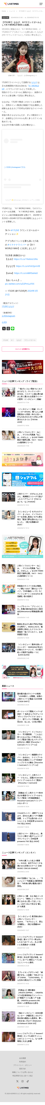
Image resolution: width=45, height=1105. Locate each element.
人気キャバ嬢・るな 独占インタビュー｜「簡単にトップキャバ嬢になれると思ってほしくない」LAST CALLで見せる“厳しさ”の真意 (30, 901)
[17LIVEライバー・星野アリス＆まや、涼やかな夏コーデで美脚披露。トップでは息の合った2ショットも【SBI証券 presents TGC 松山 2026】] (8, 816)
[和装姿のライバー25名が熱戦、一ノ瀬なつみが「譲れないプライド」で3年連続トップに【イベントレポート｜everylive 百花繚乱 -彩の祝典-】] (8, 589)
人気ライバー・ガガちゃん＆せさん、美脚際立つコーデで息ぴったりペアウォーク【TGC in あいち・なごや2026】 (29, 498)
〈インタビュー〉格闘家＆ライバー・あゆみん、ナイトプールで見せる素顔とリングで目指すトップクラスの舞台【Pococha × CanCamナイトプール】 (30, 759)
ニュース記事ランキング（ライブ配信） (20, 381)
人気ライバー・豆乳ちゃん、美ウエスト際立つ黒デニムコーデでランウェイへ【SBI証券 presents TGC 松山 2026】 (29, 837)
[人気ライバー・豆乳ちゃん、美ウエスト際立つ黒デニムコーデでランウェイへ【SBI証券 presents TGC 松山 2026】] (8, 836)
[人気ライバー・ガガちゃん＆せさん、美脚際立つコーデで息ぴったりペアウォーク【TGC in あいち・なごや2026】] (8, 496)
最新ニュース (8, 685)
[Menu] (41, 4)
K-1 (12, 340)
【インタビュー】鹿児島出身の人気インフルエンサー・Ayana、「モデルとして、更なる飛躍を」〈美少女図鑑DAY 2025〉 (30, 921)
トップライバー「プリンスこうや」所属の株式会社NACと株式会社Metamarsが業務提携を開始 (30, 610)
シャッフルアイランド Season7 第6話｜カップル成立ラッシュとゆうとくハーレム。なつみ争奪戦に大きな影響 (30, 1037)
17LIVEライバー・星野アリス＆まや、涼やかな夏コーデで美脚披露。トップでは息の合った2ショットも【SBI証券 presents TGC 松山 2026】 (30, 818)
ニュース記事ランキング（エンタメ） (19, 852)
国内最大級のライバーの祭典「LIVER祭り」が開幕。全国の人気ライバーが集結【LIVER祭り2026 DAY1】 (29, 697)
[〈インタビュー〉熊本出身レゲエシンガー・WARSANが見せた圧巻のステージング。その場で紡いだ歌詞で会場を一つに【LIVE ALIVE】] (8, 647)
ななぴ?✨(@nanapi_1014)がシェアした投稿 (22, 200)
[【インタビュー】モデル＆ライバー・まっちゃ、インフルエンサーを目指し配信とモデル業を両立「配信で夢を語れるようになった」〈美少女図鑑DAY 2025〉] (8, 514)
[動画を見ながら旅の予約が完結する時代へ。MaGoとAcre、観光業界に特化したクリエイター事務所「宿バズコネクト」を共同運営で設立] (8, 627)
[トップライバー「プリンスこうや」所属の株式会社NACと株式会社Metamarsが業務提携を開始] (8, 609)
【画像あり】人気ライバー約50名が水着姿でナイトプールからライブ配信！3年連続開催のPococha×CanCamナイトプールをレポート (30, 797)
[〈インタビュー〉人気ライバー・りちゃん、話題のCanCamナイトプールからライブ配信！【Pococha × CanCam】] (8, 778)
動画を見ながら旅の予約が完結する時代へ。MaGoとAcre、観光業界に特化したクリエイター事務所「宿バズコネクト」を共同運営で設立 (30, 629)
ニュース (5, 17)
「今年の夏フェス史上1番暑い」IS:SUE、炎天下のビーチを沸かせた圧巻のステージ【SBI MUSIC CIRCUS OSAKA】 (29, 864)
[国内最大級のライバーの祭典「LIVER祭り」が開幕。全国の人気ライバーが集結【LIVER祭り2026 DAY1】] (8, 696)
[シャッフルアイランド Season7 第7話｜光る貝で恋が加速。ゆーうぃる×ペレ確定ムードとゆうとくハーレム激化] (8, 958)
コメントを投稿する (22, 349)
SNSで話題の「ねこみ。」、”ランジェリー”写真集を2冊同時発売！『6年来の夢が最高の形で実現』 (30, 882)
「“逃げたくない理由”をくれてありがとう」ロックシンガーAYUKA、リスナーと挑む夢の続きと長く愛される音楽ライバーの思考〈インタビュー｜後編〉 (30, 393)
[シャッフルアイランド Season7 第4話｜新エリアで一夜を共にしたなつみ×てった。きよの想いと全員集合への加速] (8, 940)
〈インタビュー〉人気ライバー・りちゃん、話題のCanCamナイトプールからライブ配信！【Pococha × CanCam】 (30, 779)
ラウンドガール (30, 340)
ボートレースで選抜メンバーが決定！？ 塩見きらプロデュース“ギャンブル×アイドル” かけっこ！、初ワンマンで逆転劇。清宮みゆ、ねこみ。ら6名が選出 (30, 716)
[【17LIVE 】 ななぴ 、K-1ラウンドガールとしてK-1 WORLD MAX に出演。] (22, 72)
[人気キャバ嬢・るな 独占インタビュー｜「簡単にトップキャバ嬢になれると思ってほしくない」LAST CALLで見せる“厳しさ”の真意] (8, 900)
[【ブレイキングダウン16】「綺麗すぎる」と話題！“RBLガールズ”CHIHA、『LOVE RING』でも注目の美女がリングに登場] (8, 976)
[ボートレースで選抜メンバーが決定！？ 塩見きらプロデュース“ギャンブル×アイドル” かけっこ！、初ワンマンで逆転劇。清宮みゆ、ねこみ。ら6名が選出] (8, 714)
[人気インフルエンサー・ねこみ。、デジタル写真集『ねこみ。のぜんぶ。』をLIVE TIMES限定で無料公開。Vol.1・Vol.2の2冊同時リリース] (8, 435)
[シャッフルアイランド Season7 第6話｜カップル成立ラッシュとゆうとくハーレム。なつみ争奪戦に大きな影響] (8, 1037)
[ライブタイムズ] (11, 4)
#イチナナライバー (17, 244)
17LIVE (5, 340)
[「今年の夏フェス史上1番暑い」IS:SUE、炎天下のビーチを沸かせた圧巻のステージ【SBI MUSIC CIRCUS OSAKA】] (8, 864)
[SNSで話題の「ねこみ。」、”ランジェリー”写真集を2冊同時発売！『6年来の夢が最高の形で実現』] (8, 882)
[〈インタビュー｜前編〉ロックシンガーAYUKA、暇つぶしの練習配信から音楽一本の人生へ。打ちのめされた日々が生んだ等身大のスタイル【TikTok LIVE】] (8, 412)
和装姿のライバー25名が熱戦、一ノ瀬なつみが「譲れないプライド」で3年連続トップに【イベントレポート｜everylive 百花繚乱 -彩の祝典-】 (30, 591)
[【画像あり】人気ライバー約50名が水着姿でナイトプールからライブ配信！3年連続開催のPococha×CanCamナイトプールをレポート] (8, 795)
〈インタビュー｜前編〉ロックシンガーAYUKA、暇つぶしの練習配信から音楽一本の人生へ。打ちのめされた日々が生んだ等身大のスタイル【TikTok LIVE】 (30, 415)
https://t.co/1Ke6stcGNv (26, 259)
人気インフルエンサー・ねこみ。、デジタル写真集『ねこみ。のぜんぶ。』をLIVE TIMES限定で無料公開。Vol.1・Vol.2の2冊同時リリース (30, 437)
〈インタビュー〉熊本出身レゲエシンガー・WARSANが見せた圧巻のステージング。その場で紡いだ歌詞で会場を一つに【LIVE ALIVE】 (30, 649)
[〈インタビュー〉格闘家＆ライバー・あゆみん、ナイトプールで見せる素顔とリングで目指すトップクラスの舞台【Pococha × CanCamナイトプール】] (8, 757)
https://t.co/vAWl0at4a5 (26, 273)
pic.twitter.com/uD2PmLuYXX (19, 283)
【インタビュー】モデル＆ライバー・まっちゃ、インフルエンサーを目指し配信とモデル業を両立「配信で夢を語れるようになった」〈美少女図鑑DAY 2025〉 (29, 518)
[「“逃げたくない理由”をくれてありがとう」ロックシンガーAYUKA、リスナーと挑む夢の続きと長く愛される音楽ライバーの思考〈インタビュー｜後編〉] (8, 391)
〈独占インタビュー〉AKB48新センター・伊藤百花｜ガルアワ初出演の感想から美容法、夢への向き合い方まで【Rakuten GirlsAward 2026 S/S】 (30, 1018)
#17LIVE (15, 230)
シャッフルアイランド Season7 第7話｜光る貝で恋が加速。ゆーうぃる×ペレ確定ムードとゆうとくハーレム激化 (30, 958)
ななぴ (19, 340)
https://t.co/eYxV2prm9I (28, 266)
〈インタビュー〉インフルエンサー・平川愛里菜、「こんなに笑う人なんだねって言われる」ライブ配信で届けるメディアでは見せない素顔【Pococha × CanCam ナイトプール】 (29, 738)
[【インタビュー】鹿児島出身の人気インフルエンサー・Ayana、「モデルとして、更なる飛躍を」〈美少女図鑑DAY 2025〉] (8, 920)
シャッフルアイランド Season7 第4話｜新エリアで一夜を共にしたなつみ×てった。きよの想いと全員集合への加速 (30, 941)
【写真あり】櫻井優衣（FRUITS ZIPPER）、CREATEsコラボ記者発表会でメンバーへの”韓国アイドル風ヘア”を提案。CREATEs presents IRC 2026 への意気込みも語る (30, 996)
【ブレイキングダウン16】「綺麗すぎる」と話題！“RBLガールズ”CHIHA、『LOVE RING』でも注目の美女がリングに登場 (30, 976)
